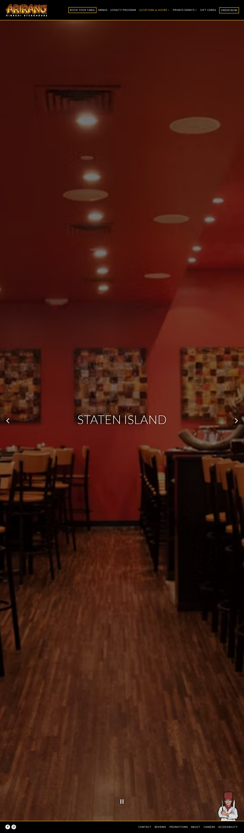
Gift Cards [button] (208, 10)
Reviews (160, 827)
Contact (144, 827)
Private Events (185, 9)
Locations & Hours (154, 9)
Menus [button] (103, 10)
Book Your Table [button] (82, 10)
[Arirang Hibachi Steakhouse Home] (26, 10)
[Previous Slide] (7, 421)
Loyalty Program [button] (123, 10)
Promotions (178, 827)
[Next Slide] (236, 421)
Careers (209, 827)
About (195, 827)
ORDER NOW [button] (229, 10)
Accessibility (228, 827)
